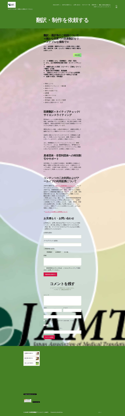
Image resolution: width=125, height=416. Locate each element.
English (77, 55)
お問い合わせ (77, 4)
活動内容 (94, 4)
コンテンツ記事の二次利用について (56, 211)
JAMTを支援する (66, 4)
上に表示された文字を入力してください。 (53, 328)
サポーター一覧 (86, 4)
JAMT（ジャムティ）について (101, 6)
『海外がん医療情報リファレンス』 (65, 185)
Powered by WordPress (57, 412)
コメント (46, 295)
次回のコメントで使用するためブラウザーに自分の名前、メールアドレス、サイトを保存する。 (63, 321)
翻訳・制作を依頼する (104, 4)
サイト (45, 314)
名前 (45, 307)
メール (65, 307)
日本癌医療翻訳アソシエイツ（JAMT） (39, 412)
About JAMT (56, 4)
